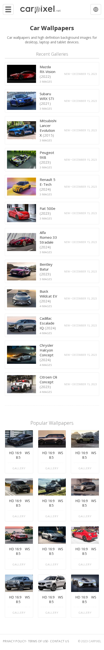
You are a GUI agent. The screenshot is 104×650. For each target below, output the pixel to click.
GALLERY (19, 468)
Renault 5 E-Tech (47, 184)
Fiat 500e (47, 211)
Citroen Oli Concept (48, 382)
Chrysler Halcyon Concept (46, 352)
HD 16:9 (15, 453)
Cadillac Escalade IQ (48, 323)
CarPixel (95, 641)
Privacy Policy (14, 641)
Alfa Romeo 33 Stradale (48, 239)
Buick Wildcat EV (48, 296)
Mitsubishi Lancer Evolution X (48, 128)
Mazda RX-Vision (47, 71)
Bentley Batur (46, 269)
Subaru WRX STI (47, 98)
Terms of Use (38, 641)
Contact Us (59, 641)
